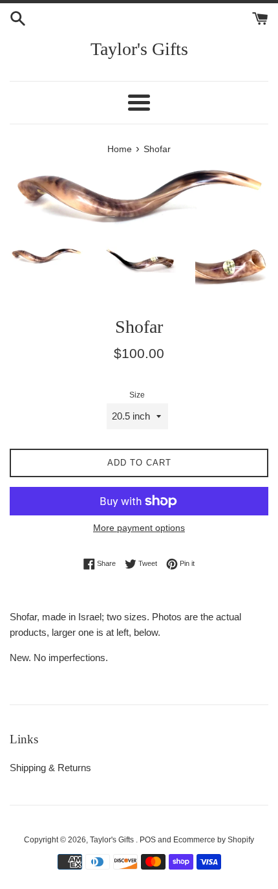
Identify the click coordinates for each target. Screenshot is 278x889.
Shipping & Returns (50, 767)
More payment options (139, 528)
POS (148, 839)
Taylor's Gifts (139, 49)
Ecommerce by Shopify (213, 839)
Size (137, 394)
